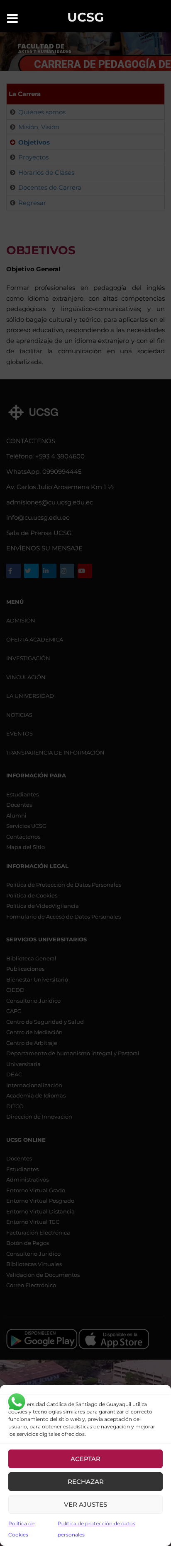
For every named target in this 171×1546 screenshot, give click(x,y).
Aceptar (85, 1459)
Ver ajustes (85, 1504)
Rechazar (86, 1482)
